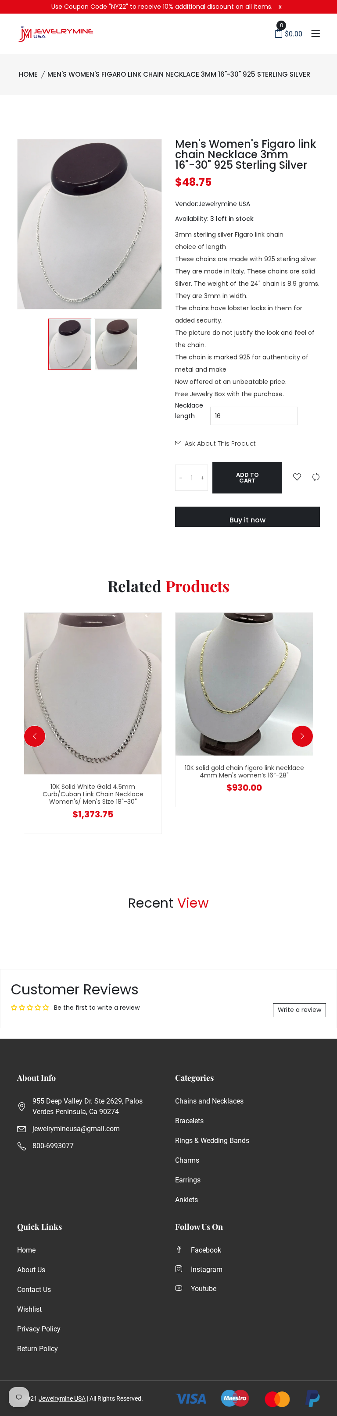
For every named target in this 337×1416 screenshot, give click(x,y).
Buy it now (247, 520)
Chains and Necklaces (209, 1101)
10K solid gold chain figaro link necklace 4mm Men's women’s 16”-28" (244, 771)
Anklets (186, 1200)
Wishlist (29, 1309)
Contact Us (34, 1289)
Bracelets (189, 1121)
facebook (206, 1250)
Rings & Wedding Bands (212, 1140)
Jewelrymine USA (62, 1398)
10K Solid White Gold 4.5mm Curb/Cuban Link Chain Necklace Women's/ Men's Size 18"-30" (93, 794)
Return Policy (37, 1349)
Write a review (299, 1009)
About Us (31, 1270)
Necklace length (189, 410)
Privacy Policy (39, 1329)
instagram (206, 1269)
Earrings (188, 1180)
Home (28, 74)
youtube (203, 1289)
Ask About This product (220, 443)
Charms (187, 1160)
